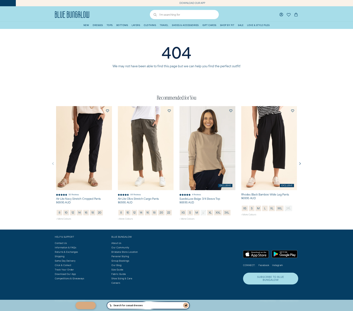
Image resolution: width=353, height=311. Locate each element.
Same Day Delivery (65, 261)
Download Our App (65, 274)
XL (210, 212)
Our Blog (116, 265)
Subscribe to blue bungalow (270, 278)
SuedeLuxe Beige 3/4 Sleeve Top (199, 198)
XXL (218, 212)
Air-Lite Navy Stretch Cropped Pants (78, 198)
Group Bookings (120, 261)
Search (153, 15)
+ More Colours (63, 219)
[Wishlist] (288, 14)
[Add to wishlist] (107, 110)
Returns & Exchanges (66, 252)
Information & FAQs (65, 247)
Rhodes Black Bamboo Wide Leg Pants (265, 194)
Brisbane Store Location (124, 252)
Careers (115, 283)
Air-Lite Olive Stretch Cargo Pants (138, 198)
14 (79, 212)
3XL (226, 212)
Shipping (59, 256)
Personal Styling (120, 256)
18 (92, 212)
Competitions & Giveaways (69, 278)
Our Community (120, 247)
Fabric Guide (118, 274)
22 (168, 212)
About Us (116, 243)
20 (99, 212)
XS (183, 212)
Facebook (263, 265)
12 (73, 212)
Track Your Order (64, 269)
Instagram (277, 265)
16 (86, 212)
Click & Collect (63, 265)
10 (66, 212)
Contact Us (61, 243)
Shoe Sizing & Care (121, 278)
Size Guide (117, 269)
